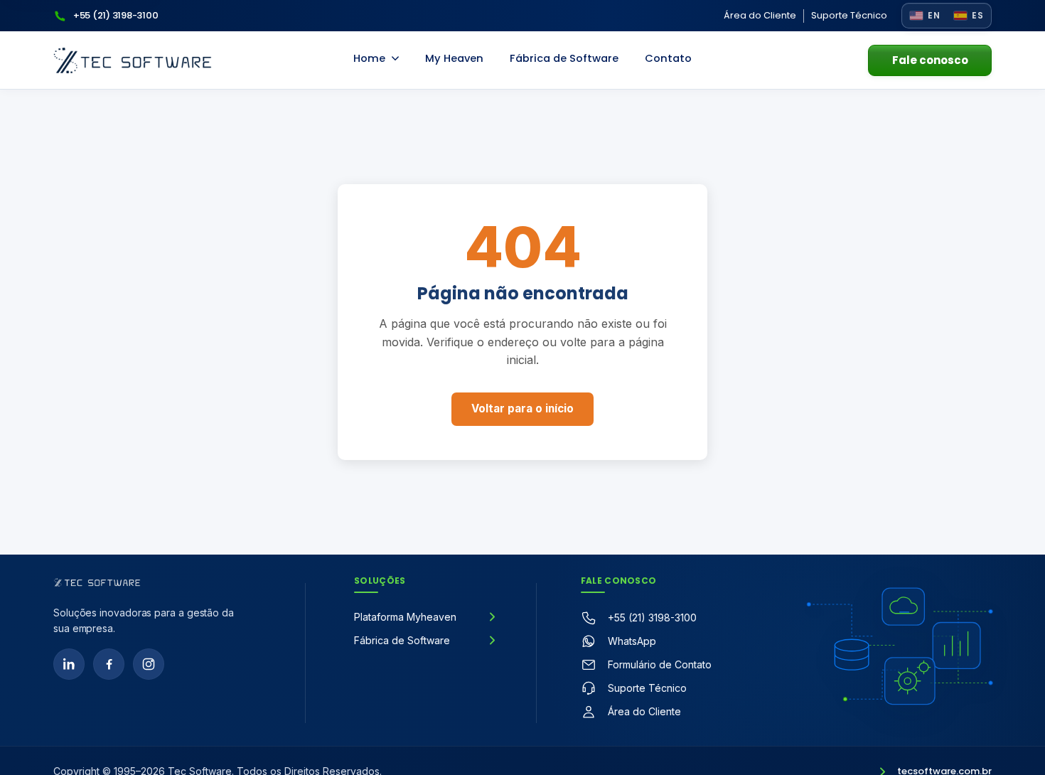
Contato (668, 58)
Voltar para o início (522, 408)
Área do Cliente (760, 15)
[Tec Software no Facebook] (108, 664)
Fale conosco (930, 60)
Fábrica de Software (564, 58)
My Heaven (454, 58)
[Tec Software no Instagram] (148, 664)
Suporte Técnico (849, 15)
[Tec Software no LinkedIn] (69, 664)
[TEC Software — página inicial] (132, 60)
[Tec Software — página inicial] (97, 582)
